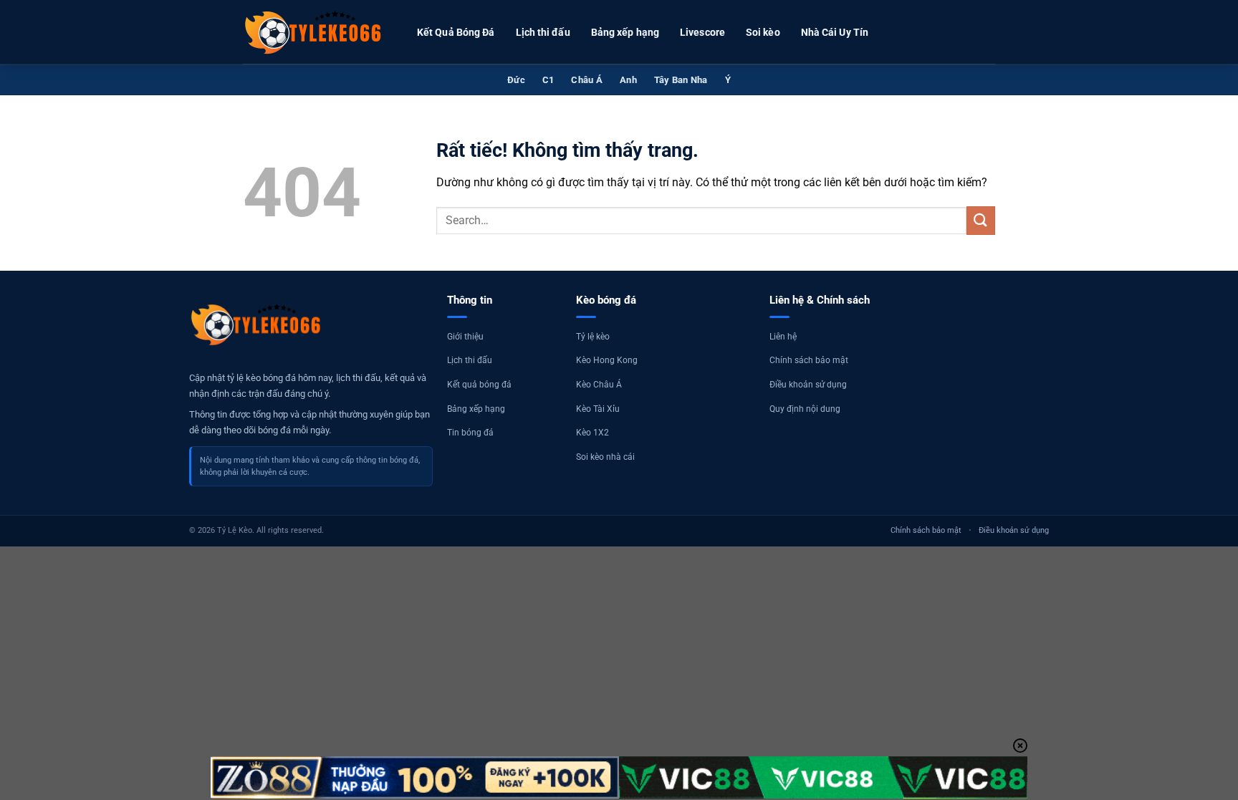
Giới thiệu (465, 337)
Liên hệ (783, 337)
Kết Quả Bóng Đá (456, 32)
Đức (516, 79)
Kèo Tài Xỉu (598, 409)
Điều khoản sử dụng (808, 385)
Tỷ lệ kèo (593, 337)
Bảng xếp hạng (625, 32)
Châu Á (587, 79)
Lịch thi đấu (543, 32)
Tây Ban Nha (681, 79)
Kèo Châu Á (599, 385)
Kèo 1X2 (592, 433)
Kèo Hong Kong (607, 360)
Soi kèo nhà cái (605, 457)
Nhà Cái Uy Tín (834, 32)
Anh (628, 79)
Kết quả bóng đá (479, 385)
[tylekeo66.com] (314, 32)
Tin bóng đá (470, 433)
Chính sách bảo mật (808, 360)
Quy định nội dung (804, 409)
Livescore (702, 32)
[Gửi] (980, 220)
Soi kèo (763, 32)
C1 (548, 79)
